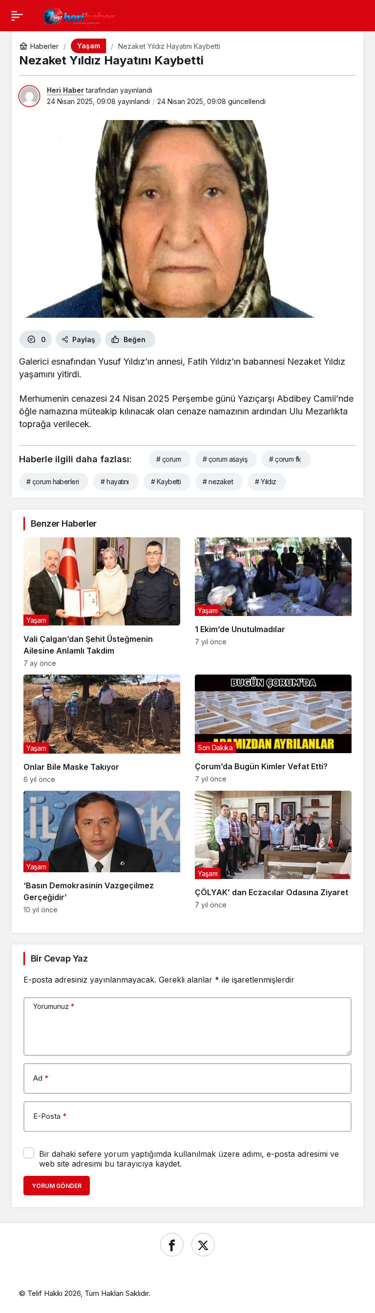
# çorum (168, 459)
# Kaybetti (166, 481)
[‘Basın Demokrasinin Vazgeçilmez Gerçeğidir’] (101, 852)
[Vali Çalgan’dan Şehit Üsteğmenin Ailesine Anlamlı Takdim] (101, 602)
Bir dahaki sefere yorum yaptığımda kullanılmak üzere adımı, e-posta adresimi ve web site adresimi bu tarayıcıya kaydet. (189, 1159)
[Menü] (17, 15)
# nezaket (218, 481)
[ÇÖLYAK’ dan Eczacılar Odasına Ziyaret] (273, 852)
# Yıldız (265, 481)
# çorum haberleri (52, 481)
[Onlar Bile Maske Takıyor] (101, 729)
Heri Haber (65, 90)
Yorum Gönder (57, 1186)
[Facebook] (172, 1244)
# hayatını (114, 481)
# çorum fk (285, 459)
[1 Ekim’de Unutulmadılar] (273, 602)
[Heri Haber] (79, 15)
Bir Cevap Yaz (59, 958)
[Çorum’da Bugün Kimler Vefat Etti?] (273, 729)
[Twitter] (203, 1244)
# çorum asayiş (225, 459)
